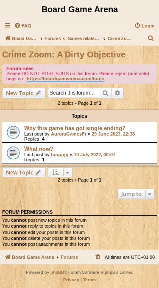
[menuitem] (22, 26)
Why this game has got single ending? (75, 128)
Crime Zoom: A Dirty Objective (64, 54)
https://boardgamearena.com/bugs (65, 78)
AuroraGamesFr (68, 133)
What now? (38, 149)
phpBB (57, 272)
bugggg (60, 154)
